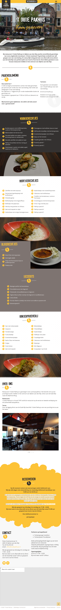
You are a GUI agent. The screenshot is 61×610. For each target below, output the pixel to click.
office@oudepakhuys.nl (14, 547)
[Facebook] (4, 563)
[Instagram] (7, 563)
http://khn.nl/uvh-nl (50, 504)
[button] (56, 1)
